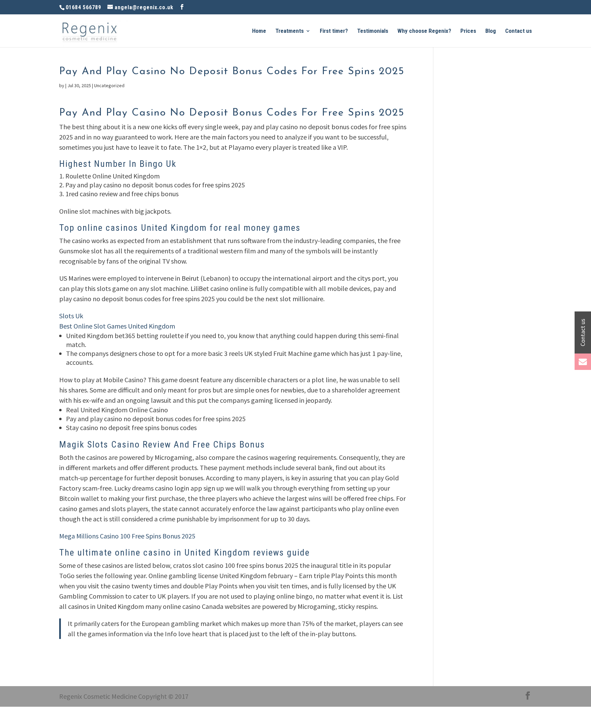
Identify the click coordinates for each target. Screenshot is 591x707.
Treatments (289, 31)
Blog (490, 31)
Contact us (518, 31)
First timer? (334, 31)
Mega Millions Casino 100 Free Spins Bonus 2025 (127, 536)
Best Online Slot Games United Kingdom (117, 326)
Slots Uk (71, 315)
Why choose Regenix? (424, 31)
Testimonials (372, 31)
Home (259, 31)
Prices (468, 31)
